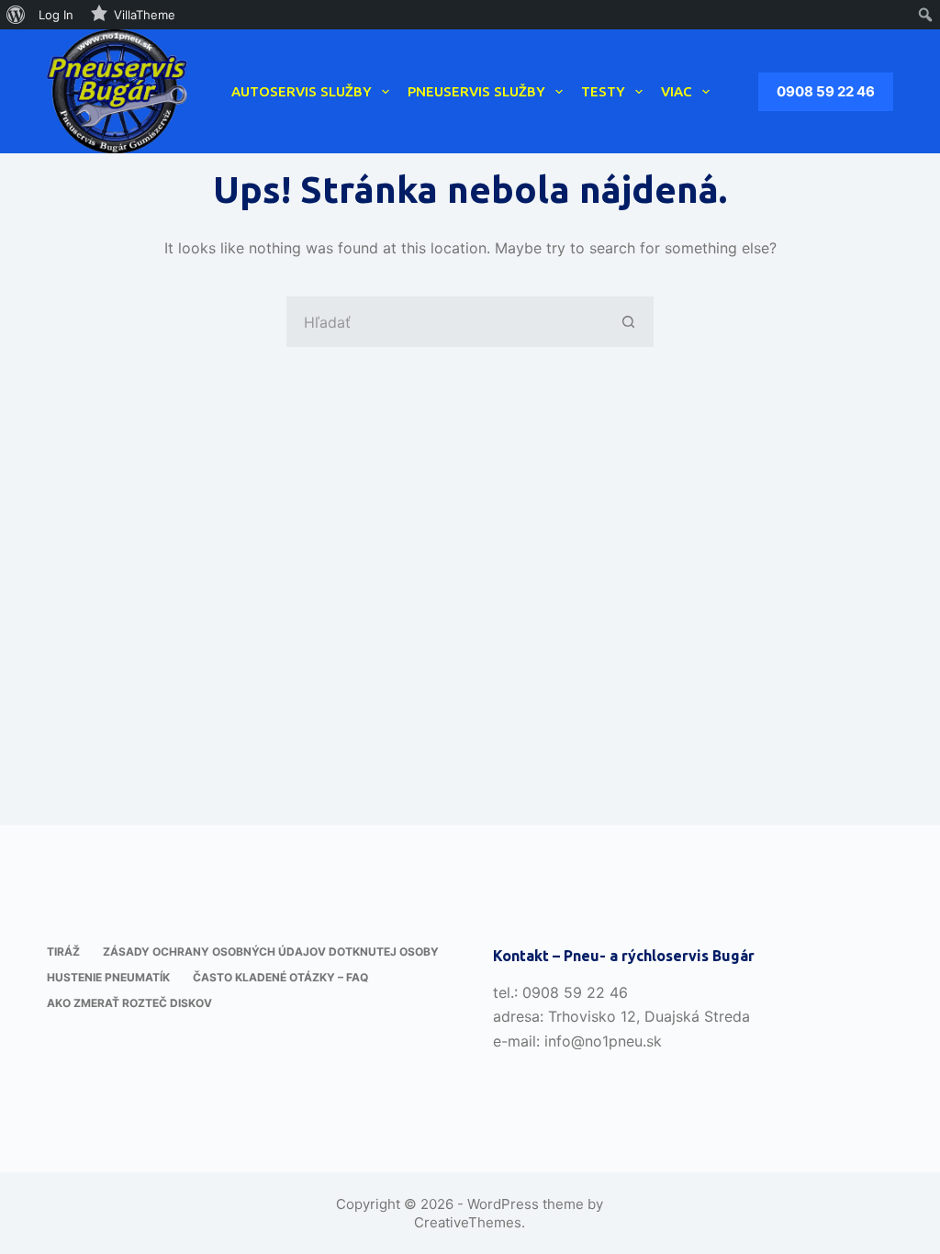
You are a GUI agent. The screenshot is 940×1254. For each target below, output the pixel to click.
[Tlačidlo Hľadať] (628, 321)
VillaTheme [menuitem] (144, 14)
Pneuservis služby (476, 91)
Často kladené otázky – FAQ (280, 977)
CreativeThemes (467, 1222)
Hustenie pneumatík (108, 977)
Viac (676, 91)
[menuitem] (16, 14)
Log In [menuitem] (56, 14)
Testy (603, 91)
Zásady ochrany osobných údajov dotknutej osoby (271, 951)
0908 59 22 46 (826, 91)
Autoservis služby (301, 91)
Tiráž (63, 951)
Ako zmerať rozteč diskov (129, 1003)
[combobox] (445, 322)
